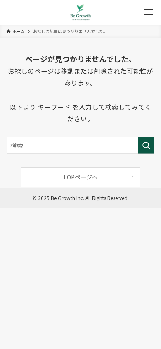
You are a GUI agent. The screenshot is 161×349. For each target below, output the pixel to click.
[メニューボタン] (148, 12)
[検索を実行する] (146, 145)
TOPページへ (80, 177)
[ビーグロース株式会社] (80, 12)
